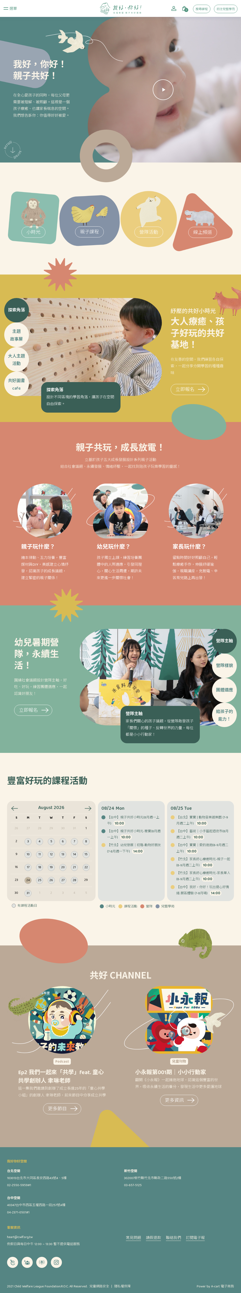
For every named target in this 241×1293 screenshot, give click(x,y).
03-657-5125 (133, 1185)
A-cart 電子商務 (222, 1286)
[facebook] (27, 1262)
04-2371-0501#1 (18, 1213)
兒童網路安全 (99, 1286)
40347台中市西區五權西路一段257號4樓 (36, 1205)
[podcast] (41, 1262)
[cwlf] (12, 1262)
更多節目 (57, 1109)
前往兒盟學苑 (226, 9)
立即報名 (185, 390)
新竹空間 (130, 1171)
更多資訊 (174, 1101)
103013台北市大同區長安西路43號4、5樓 (37, 1178)
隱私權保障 (122, 1286)
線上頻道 (202, 233)
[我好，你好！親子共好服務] (120, 8)
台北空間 (13, 1171)
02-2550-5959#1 (19, 1185)
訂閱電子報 (195, 1238)
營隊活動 (148, 232)
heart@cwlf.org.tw (20, 1237)
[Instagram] (56, 1262)
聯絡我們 (173, 1238)
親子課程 (89, 232)
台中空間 (13, 1198)
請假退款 (153, 1238)
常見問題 (133, 1238)
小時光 (33, 232)
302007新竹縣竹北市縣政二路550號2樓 (152, 1178)
